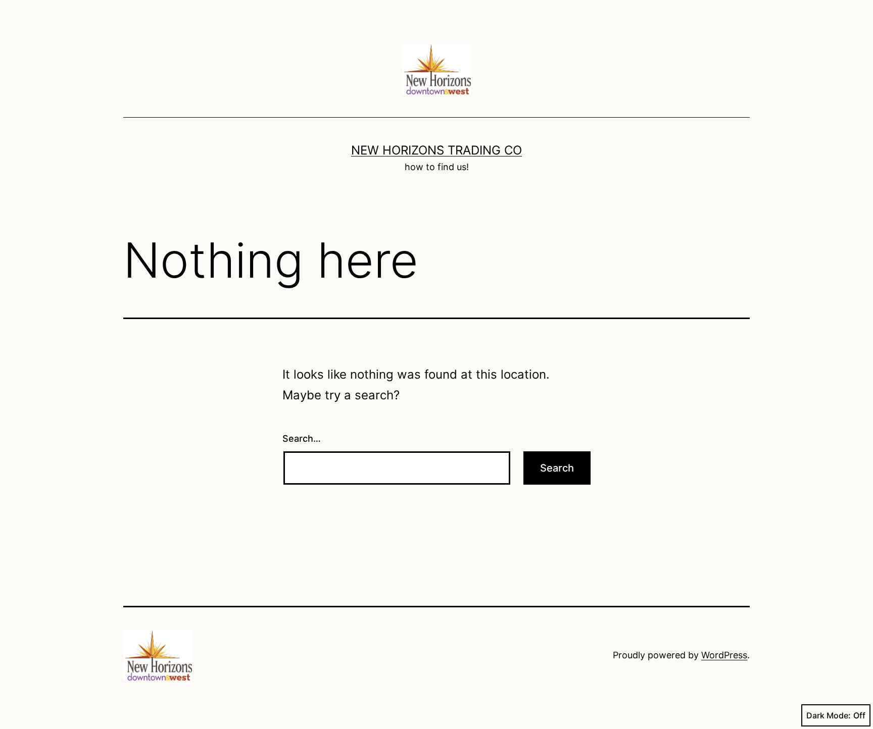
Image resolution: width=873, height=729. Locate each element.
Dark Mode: (828, 715)
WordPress (724, 655)
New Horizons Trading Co (436, 150)
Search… (301, 438)
